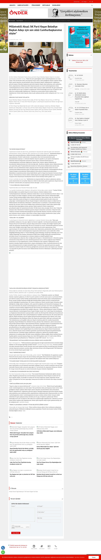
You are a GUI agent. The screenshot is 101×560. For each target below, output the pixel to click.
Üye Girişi (77, 1)
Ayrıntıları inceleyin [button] (80, 557)
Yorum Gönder (15, 533)
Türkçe (84, 1)
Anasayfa (13, 20)
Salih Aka (77, 89)
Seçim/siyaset (19, 20)
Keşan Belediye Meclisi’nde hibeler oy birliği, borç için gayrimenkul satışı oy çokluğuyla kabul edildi (22, 450)
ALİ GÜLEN (80, 75)
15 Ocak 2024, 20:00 (13, 39)
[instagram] (92, 2)
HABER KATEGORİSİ (23, 5)
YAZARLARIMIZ (56, 5)
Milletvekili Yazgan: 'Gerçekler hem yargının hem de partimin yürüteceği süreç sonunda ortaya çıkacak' (21, 434)
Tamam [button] (93, 557)
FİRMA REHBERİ (36, 5)
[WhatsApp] (3, 552)
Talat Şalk (77, 101)
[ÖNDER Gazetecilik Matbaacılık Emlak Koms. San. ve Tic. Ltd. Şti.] (18, 546)
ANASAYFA (12, 5)
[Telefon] (3, 548)
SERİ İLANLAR (46, 5)
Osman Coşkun (78, 123)
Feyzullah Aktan (78, 78)
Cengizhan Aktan (78, 112)
